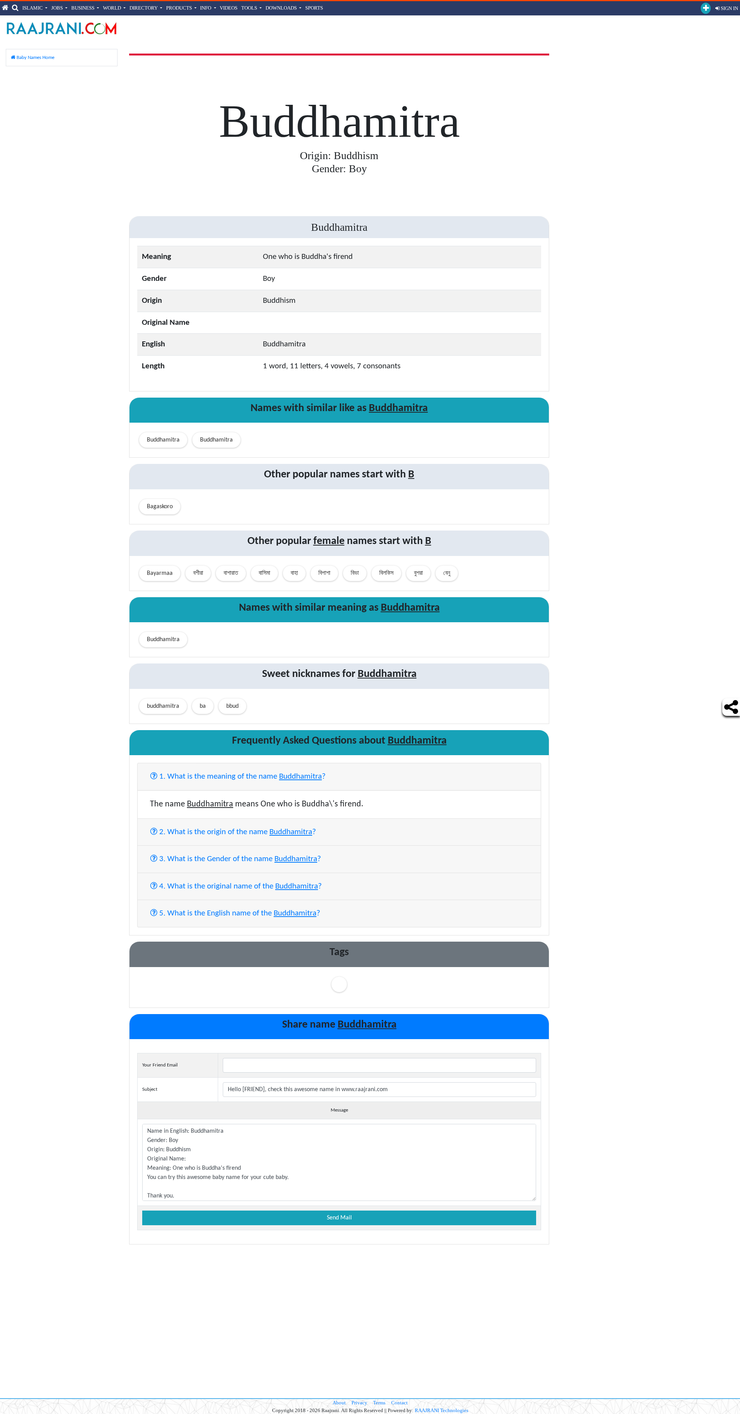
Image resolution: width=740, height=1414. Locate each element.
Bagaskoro (160, 507)
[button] (706, 8)
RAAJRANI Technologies (441, 1410)
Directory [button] (144, 8)
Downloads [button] (282, 8)
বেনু (446, 573)
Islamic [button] (33, 8)
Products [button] (179, 8)
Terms (379, 1403)
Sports (314, 8)
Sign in (729, 8)
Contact (399, 1403)
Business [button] (83, 8)
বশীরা (198, 573)
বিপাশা (324, 573)
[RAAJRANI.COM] (62, 28)
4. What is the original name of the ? (239, 886)
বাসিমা (264, 573)
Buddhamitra (163, 440)
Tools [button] (249, 8)
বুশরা (418, 573)
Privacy (359, 1403)
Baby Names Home (34, 57)
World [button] (112, 8)
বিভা (355, 573)
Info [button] (206, 8)
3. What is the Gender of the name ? (239, 859)
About (339, 1403)
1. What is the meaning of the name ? (241, 776)
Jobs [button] (57, 8)
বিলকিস (386, 573)
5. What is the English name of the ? (238, 913)
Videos (228, 8)
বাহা (294, 573)
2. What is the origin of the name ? (236, 832)
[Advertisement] (62, 188)
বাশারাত (231, 573)
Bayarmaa (160, 573)
